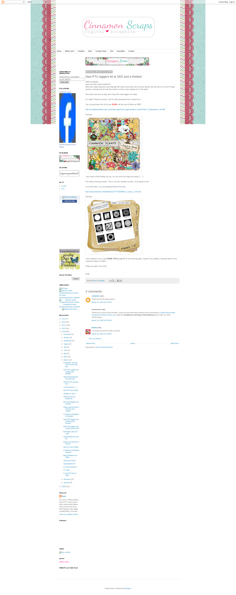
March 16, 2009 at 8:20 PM (101, 320)
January (67, 483)
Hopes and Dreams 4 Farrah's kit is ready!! (71, 409)
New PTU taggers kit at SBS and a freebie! (71, 421)
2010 (64, 328)
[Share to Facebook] (118, 280)
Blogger (128, 588)
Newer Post (90, 343)
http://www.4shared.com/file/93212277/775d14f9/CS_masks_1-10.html (113, 192)
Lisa (62, 189)
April (65, 357)
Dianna (94, 328)
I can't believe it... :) (70, 387)
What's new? (69, 51)
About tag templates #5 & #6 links (70, 378)
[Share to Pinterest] (120, 280)
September (68, 341)
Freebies (81, 51)
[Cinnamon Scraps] (67, 142)
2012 (64, 322)
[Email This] (110, 280)
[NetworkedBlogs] (69, 197)
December (68, 334)
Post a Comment (95, 339)
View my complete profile (68, 514)
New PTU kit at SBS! (70, 447)
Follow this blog (69, 201)
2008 (64, 487)
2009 (64, 332)
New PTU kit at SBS (70, 390)
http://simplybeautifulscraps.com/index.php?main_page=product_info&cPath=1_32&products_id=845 (125, 109)
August (66, 344)
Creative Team (101, 51)
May (65, 354)
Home (59, 51)
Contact (131, 51)
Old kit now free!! (69, 461)
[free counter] (64, 552)
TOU (111, 51)
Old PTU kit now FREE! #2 (69, 398)
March (66, 360)
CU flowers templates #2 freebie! (71, 415)
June (66, 350)
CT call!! (66, 470)
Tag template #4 (69, 464)
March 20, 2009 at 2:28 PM (101, 334)
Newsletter (121, 51)
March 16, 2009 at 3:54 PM (101, 302)
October (67, 338)
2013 (64, 319)
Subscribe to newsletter (69, 77)
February (67, 479)
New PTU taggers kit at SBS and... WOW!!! (71, 372)
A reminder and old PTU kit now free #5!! (70, 365)
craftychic (96, 296)
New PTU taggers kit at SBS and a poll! (71, 427)
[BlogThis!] (113, 280)
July (65, 347)
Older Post (175, 343)
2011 (64, 325)
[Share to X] (115, 280)
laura (64, 496)
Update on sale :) (69, 394)
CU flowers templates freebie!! (71, 451)
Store (90, 51)
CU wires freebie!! (70, 467)
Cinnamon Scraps (65, 92)
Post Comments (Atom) (104, 347)
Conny (63, 186)
